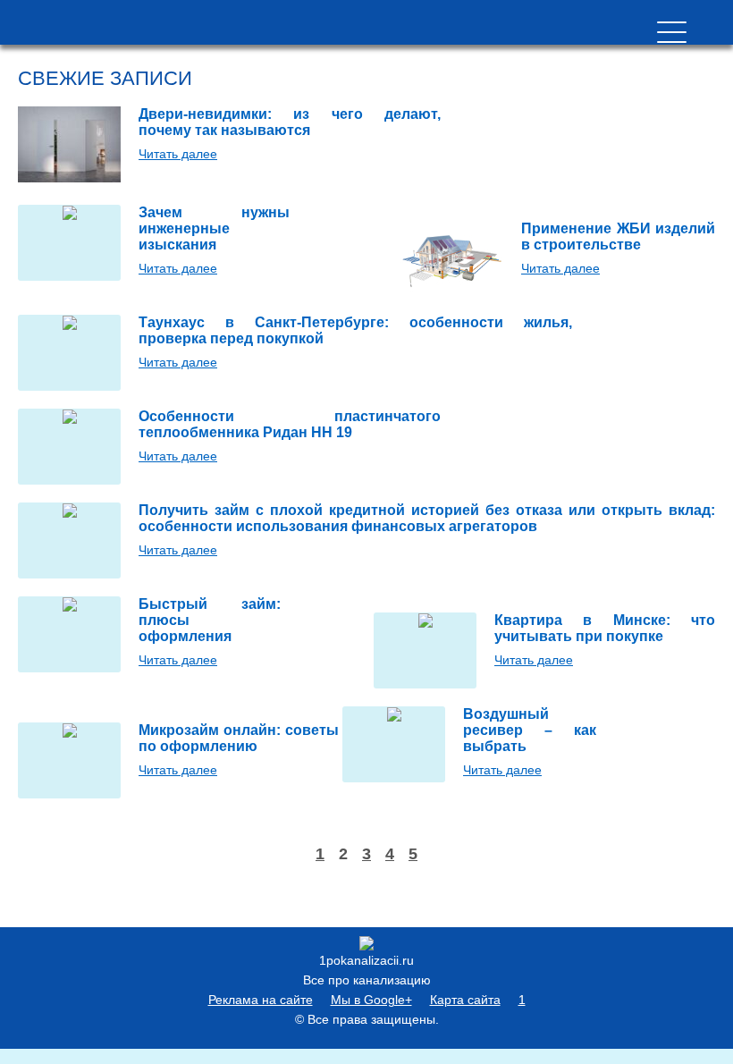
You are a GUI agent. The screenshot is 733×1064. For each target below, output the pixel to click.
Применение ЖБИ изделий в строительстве (618, 236)
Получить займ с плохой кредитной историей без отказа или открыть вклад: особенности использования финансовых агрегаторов (427, 518)
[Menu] (671, 31)
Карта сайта (465, 999)
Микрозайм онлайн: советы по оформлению (239, 738)
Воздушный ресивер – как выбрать (529, 730)
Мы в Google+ (371, 999)
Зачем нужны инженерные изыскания (214, 228)
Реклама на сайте (260, 999)
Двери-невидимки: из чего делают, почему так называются (290, 122)
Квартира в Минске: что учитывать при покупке (604, 628)
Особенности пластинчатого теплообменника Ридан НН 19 (290, 424)
